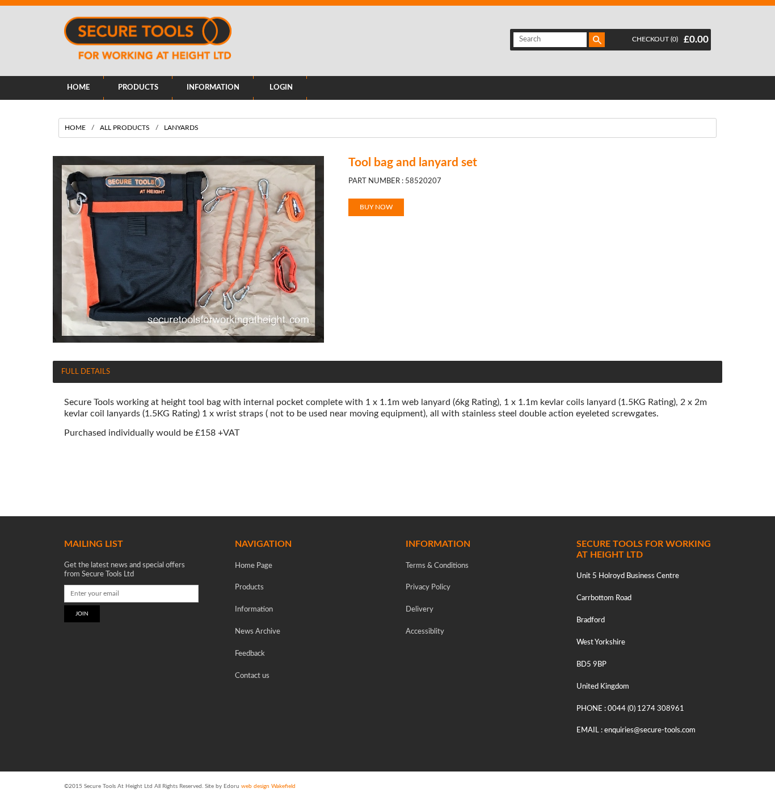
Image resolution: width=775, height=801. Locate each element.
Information (254, 609)
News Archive (257, 631)
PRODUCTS (138, 87)
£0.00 (696, 39)
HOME (78, 87)
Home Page (253, 566)
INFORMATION (213, 87)
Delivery (419, 609)
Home (75, 128)
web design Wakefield (268, 786)
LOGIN (281, 87)
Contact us (252, 676)
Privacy (428, 587)
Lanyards (181, 128)
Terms (437, 566)
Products (249, 587)
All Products (125, 128)
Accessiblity (425, 631)
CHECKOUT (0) (655, 39)
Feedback (250, 653)
